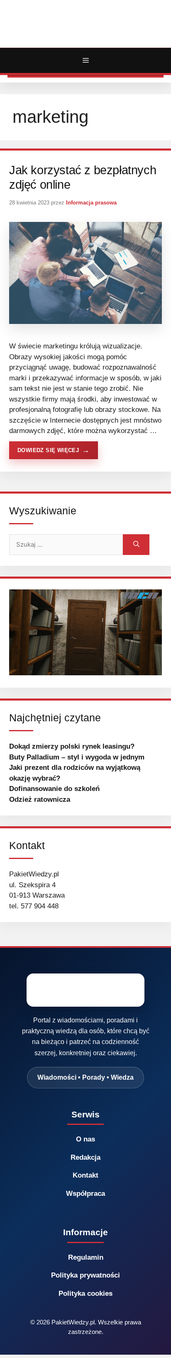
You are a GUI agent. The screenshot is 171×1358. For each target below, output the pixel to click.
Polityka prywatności (85, 1275)
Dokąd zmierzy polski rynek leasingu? (71, 746)
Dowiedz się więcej (48, 450)
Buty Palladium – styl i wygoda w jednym (76, 757)
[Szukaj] (136, 544)
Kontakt (85, 1175)
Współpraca (85, 1193)
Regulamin (85, 1257)
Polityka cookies (85, 1293)
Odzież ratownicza (39, 799)
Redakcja (85, 1157)
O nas (85, 1139)
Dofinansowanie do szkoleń (54, 789)
